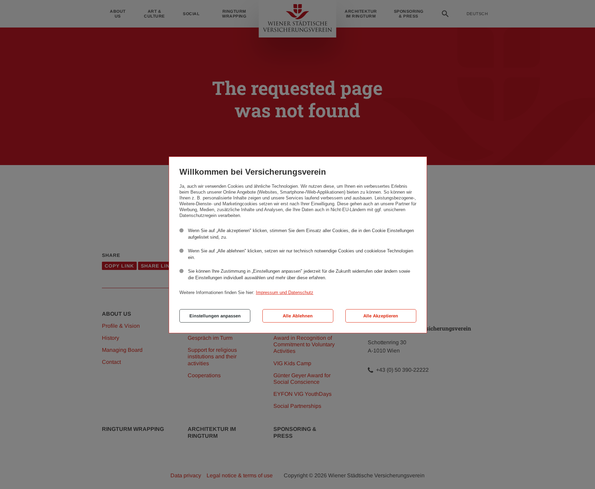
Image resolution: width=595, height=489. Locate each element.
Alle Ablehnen (298, 315)
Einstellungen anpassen (215, 315)
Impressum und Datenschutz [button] (284, 292)
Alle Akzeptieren (380, 315)
